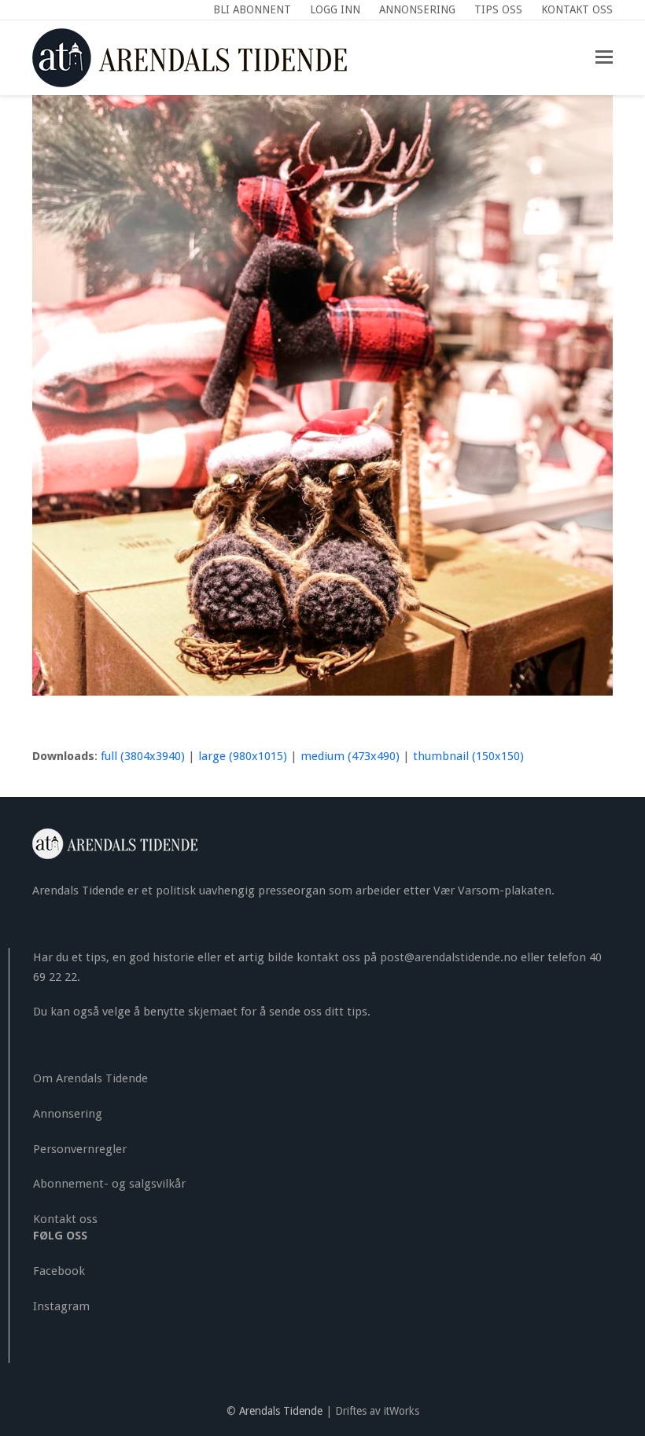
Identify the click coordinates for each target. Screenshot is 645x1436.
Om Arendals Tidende (90, 1078)
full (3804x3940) (143, 756)
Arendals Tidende (280, 1411)
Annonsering (67, 1114)
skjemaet (213, 1011)
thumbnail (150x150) (468, 756)
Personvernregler (80, 1149)
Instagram (61, 1306)
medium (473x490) (350, 756)
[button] (604, 57)
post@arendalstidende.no (449, 957)
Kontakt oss (65, 1219)
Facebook (59, 1271)
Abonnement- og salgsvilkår (109, 1184)
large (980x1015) (242, 756)
